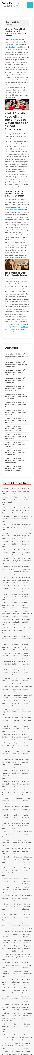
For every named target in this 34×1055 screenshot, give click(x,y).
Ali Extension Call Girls (7, 527)
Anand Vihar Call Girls (5, 560)
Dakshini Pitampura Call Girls (6, 934)
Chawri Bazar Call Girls (15, 870)
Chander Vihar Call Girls (26, 851)
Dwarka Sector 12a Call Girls (26, 1045)
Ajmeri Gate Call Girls (25, 510)
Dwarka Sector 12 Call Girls (16, 1045)
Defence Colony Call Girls (16, 956)
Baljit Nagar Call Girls (5, 711)
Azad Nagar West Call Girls (26, 647)
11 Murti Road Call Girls (5, 491)
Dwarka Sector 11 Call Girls (6, 1045)
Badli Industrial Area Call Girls (17, 680)
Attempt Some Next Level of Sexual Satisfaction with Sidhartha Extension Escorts (16, 356)
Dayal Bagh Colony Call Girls (16, 948)
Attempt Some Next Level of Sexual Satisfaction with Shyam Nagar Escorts (15, 380)
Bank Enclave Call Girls (26, 711)
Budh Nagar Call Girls (25, 817)
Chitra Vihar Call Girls (25, 889)
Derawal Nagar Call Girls (26, 982)
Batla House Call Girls (25, 728)
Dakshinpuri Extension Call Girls (27, 934)
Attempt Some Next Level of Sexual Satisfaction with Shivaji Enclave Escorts (15, 412)
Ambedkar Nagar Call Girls (27, 535)
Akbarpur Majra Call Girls (6, 518)
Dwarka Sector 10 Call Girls (27, 1037)
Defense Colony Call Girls (6, 965)
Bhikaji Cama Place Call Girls (6, 800)
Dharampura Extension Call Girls (27, 998)
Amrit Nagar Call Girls (5, 544)
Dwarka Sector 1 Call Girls (16, 1037)
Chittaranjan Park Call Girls (16, 898)
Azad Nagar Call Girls (5, 647)
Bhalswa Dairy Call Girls (6, 784)
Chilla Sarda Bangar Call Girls (27, 881)
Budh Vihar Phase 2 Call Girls (17, 826)
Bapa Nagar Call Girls (15, 720)
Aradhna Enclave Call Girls (16, 580)
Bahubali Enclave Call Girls (16, 689)
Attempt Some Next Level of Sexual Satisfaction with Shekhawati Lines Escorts (15, 428)
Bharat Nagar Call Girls (25, 784)
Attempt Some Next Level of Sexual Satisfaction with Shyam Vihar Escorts (15, 372)
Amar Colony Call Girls (16, 535)
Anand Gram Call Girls (25, 544)
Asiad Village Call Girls (6, 630)
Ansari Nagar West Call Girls (6, 580)
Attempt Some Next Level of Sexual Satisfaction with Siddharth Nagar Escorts (16, 364)
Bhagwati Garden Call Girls (6, 762)
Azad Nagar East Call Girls (16, 647)
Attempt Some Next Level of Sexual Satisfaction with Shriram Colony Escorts (16, 396)
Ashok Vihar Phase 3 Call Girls (17, 613)
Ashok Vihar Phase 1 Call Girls (26, 605)
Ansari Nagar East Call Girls (26, 569)
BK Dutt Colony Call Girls (26, 809)
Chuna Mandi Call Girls (5, 906)
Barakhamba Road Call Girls (27, 720)
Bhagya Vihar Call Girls (25, 762)
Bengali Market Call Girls (16, 753)
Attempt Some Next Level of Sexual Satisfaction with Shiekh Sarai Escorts (15, 420)
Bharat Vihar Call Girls (5, 792)
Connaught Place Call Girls (7, 917)
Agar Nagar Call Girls (5, 510)
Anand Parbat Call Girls (26, 552)
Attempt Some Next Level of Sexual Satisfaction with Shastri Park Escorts (15, 444)
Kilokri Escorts (13, 47)
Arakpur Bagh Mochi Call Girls (26, 580)
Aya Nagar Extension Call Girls (27, 638)
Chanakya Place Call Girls (16, 842)
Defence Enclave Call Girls (26, 956)
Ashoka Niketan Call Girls (6, 622)
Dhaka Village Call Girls (26, 990)
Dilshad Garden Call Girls (16, 1015)
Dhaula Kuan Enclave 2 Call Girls (27, 1007)
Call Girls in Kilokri (16, 210)
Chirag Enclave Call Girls (16, 889)
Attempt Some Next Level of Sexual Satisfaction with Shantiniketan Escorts (15, 468)
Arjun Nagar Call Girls (25, 588)
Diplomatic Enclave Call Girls (27, 1015)
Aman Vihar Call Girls (5, 535)
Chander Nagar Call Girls (16, 851)
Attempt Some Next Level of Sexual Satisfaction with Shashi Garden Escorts (15, 460)
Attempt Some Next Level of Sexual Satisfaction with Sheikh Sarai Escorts (15, 436)
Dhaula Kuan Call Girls (5, 1007)
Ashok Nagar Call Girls (5, 605)
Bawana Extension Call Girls (17, 737)
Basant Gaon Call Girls (15, 728)
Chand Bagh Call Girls (5, 851)
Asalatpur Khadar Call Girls (16, 596)
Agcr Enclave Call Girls (16, 510)
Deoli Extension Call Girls (27, 973)
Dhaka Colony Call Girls (16, 990)
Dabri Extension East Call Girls (27, 925)
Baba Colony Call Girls (26, 655)
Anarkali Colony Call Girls (16, 560)
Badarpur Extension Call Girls (17, 672)
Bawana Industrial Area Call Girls (27, 737)
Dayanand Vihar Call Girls (6, 956)
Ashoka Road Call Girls (15, 622)
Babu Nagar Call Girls (25, 664)
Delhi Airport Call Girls (16, 965)
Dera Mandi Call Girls (5, 982)
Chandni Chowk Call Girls (6, 859)
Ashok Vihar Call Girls (15, 605)
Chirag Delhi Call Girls (5, 889)
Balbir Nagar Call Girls (15, 703)
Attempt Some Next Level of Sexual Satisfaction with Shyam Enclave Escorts (15, 388)
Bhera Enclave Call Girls (26, 792)
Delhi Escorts (10, 3)
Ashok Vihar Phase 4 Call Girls (27, 613)
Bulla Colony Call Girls (6, 834)
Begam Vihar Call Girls (15, 745)
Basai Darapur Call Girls (6, 728)
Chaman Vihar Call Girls (6, 842)
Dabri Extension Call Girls (17, 925)
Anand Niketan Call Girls (16, 552)
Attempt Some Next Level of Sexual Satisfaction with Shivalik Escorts (16, 404)
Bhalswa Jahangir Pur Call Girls (16, 784)
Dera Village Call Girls (16, 982)
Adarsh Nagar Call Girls (25, 491)
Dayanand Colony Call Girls (26, 948)
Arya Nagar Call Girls (5, 596)
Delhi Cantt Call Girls (5, 973)
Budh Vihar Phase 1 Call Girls (7, 826)
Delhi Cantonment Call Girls (26, 965)
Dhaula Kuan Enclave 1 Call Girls (16, 1007)
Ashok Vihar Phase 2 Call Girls (6, 613)
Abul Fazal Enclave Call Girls (16, 491)
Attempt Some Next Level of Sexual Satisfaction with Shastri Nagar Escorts (15, 452)
